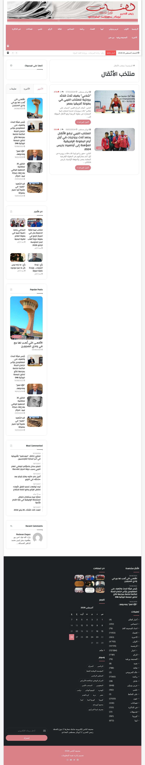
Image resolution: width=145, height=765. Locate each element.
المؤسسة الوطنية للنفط (94, 671)
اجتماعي (70, 29)
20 (77, 631)
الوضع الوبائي (89, 690)
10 (92, 625)
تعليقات (12, 88)
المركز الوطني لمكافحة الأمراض (91, 680)
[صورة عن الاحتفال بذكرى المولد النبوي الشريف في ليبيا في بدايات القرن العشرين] (79, 583)
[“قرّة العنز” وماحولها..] (35, 155)
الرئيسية (135, 29)
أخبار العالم (132, 619)
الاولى (126, 29)
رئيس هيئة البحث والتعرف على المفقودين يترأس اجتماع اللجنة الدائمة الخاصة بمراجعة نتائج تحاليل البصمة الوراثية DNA (17, 132)
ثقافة (60, 29)
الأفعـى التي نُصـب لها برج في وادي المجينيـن (18, 102)
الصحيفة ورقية (121, 38)
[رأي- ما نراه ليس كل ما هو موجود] (17, 257)
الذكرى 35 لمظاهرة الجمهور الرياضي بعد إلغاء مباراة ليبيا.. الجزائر (18, 170)
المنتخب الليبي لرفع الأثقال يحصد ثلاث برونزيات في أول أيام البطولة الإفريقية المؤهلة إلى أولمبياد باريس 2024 (74, 141)
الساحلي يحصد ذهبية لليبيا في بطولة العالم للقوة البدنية (18, 234)
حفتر (101, 695)
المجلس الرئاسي (97, 676)
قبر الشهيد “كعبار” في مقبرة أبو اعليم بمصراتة (18, 188)
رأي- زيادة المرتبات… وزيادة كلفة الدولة (88, 53)
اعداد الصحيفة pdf (129, 628)
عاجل (135, 681)
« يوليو (102, 650)
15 (102, 631)
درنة (94, 695)
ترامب (79, 690)
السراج (90, 666)
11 (87, 625)
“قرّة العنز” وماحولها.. (20, 152)
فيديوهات (133, 712)
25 (87, 637)
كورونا (134, 716)
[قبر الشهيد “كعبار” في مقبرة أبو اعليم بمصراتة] (35, 187)
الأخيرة (27, 88)
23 (97, 637)
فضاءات (29, 29)
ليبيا (102, 29)
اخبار (133, 650)
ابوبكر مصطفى (83, 92)
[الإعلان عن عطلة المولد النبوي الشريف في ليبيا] (89, 590)
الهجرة (100, 690)
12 (82, 625)
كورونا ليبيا (91, 700)
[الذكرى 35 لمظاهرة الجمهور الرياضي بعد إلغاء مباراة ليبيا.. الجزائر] (35, 167)
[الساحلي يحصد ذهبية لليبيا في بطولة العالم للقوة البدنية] (17, 222)
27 (77, 637)
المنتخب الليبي (87, 685)
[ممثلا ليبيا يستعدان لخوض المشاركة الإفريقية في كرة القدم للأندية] (100, 577)
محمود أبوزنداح (98, 705)
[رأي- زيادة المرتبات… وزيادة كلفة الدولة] (35, 257)
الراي (50, 29)
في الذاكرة (16, 29)
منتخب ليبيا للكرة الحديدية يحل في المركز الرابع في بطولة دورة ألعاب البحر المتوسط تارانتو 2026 (35, 237)
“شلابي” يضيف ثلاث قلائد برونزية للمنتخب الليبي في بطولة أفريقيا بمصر (75, 99)
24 (92, 637)
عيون (135, 698)
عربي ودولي (113, 29)
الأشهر (40, 88)
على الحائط (132, 694)
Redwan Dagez (23, 534)
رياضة (82, 29)
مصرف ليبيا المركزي (96, 709)
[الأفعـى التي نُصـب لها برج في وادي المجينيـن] (35, 108)
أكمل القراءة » (83, 122)
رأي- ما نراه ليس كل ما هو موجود (17, 266)
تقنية (135, 663)
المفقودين (99, 685)
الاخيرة (134, 38)
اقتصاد (92, 29)
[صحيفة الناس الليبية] (72, 12)
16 (97, 631)
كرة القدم (85, 695)
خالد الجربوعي (131, 672)
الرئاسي (100, 666)
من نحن (111, 38)
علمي (40, 29)
